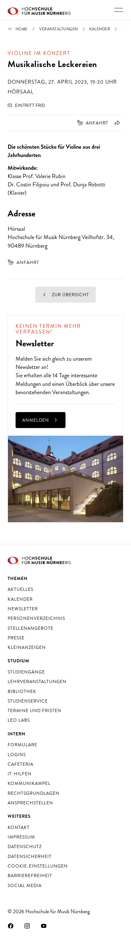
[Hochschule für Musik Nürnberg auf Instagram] (27, 926)
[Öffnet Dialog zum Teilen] (116, 123)
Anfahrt (97, 123)
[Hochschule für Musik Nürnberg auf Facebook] (11, 926)
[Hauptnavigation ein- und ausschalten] (118, 10)
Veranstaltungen (58, 29)
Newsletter (28, 367)
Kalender (99, 29)
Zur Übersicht (70, 294)
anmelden (36, 420)
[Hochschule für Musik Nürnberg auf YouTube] (44, 926)
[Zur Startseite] (39, 10)
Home (22, 29)
